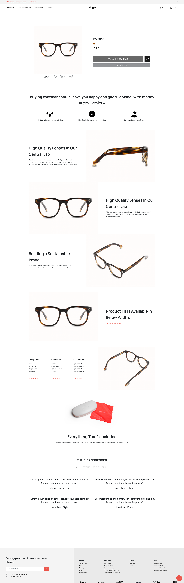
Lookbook (132, 563)
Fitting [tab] (86, 467)
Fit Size (131, 566)
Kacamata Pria (158, 563)
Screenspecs (83, 572)
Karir (80, 566)
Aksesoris (39, 8)
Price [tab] (105, 467)
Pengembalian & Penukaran (112, 572)
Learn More (34, 378)
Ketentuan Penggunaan (111, 568)
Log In (161, 8)
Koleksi (50, 8)
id (176, 8)
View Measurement (115, 324)
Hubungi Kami (83, 568)
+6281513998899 (16, 576)
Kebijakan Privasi (109, 566)
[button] (177, 2)
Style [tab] (96, 467)
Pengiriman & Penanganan (111, 570)
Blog (80, 570)
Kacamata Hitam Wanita (160, 570)
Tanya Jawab (107, 563)
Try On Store (121, 65)
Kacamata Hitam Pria (159, 568)
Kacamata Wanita (158, 566)
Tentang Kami (83, 563)
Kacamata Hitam (24, 8)
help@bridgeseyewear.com (19, 574)
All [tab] (78, 467)
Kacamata (10, 8)
